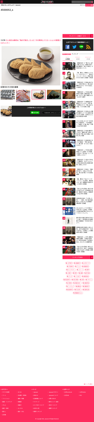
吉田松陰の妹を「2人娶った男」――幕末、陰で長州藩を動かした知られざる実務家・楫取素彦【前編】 (84, 200)
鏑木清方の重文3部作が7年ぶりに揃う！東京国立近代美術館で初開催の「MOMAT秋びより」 (84, 220)
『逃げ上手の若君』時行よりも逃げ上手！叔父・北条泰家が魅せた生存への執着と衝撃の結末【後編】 (84, 249)
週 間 (78, 58)
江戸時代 (69, 263)
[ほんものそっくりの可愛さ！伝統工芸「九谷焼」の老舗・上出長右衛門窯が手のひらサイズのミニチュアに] (69, 211)
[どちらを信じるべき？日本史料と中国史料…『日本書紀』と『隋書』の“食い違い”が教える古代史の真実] (69, 124)
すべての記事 (5, 392)
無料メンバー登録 (53, 402)
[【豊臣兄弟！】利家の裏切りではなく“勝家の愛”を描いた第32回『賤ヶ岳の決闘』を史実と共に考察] (69, 134)
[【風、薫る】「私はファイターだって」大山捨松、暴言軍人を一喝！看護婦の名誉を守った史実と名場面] (69, 182)
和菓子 (19, 405)
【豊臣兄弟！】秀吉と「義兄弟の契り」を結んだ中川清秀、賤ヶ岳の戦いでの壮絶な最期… (84, 171)
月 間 (88, 58)
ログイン (82, 5)
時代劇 (88, 273)
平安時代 (71, 266)
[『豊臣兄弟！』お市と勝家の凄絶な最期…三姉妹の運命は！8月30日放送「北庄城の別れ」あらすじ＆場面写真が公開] (69, 240)
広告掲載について (38, 398)
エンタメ (20, 408)
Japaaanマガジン (53, 392)
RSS (88, 47)
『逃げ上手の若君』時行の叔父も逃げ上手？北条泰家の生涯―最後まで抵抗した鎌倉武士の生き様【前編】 (84, 191)
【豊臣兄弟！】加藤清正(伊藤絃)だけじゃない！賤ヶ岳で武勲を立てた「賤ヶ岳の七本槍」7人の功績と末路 (84, 104)
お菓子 (69, 273)
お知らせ (35, 395)
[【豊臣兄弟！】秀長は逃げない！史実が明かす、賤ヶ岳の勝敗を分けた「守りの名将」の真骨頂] (69, 85)
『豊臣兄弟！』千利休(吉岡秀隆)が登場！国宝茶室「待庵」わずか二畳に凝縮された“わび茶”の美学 (84, 94)
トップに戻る (88, 384)
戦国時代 (78, 263)
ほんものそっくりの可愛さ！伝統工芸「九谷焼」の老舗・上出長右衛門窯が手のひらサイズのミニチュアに (84, 210)
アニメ (78, 266)
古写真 (4, 415)
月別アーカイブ (53, 405)
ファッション (6, 398)
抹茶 (83, 280)
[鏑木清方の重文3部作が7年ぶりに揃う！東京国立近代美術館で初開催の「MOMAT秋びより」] (69, 221)
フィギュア (71, 286)
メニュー (1, 2)
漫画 (81, 273)
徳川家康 (75, 280)
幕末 (76, 273)
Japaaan (47, 1)
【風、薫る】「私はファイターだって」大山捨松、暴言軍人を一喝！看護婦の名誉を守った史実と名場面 (84, 181)
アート (4, 395)
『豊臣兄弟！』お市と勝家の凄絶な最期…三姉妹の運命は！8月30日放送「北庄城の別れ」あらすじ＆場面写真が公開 (84, 240)
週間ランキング (53, 408)
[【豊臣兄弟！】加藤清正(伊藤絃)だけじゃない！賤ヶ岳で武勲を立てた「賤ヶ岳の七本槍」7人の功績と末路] (69, 105)
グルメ (4, 405)
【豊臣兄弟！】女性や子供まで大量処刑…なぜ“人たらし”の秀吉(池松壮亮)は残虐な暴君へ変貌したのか (84, 162)
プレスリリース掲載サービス (77, 36)
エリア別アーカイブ (38, 405)
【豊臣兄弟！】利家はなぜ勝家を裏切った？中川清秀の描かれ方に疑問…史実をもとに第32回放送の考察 (84, 113)
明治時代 (67, 280)
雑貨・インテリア (7, 402)
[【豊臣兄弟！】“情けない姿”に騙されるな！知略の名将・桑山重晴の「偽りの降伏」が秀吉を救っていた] (69, 66)
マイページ (36, 402)
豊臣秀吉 (86, 283)
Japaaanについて (53, 395)
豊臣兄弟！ (78, 283)
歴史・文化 (21, 411)
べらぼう (78, 276)
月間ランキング (37, 411)
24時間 (67, 58)
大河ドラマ (87, 263)
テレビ (70, 276)
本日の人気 (36, 408)
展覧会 (79, 286)
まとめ (19, 392)
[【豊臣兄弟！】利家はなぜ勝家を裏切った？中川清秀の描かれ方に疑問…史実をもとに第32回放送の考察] (69, 114)
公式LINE (81, 47)
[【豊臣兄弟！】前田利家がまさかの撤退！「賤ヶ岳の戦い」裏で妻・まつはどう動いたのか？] (69, 143)
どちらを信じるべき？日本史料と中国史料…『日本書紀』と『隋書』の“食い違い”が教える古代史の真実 (84, 123)
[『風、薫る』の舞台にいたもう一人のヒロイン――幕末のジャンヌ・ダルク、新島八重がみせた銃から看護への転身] (69, 76)
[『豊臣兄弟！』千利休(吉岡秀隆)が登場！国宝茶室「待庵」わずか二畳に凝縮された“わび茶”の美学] (69, 95)
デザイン (89, 280)
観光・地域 (5, 408)
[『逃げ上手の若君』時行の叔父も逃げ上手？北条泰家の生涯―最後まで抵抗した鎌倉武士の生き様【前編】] (69, 192)
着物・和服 (21, 398)
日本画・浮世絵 (22, 395)
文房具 (70, 283)
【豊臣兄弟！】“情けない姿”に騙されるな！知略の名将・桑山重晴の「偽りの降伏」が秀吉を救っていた (84, 65)
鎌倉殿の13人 (78, 293)
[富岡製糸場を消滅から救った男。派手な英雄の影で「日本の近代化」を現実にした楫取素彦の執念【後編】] (69, 230)
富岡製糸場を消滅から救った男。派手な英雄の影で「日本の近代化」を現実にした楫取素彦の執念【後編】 (84, 229)
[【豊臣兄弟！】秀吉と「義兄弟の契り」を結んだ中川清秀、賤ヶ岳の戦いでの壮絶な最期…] (69, 172)
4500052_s (7, 9)
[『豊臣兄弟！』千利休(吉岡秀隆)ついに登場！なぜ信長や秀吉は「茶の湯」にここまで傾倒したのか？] (69, 153)
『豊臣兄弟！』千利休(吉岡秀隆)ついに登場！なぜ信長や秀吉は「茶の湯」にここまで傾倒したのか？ (84, 152)
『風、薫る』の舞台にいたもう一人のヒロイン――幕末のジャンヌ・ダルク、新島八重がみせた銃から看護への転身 (84, 75)
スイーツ (81, 270)
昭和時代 (70, 289)
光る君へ (78, 289)
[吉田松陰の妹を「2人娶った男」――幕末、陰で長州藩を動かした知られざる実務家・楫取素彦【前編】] (69, 201)
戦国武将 (86, 266)
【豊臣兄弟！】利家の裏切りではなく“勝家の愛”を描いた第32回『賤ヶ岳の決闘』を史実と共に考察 (84, 133)
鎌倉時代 (86, 286)
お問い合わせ (52, 398)
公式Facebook (67, 47)
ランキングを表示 (77, 257)
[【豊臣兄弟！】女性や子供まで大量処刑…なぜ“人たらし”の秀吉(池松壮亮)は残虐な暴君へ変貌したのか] (69, 163)
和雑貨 (19, 402)
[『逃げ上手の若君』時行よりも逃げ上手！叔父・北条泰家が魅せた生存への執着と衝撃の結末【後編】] (69, 250)
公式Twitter (74, 47)
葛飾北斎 (86, 289)
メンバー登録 (89, 5)
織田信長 (86, 276)
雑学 (88, 270)
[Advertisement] (16, 24)
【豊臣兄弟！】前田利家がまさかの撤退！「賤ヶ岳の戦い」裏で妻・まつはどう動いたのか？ (84, 142)
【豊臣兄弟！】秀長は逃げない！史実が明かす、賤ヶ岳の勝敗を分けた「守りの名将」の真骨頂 (84, 84)
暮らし (4, 411)
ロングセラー (71, 270)
